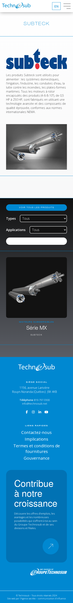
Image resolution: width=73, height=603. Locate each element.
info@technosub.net (34, 403)
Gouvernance (36, 458)
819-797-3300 (42, 400)
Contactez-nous (36, 432)
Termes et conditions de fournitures (36, 448)
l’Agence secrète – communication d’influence (43, 598)
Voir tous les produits (36, 207)
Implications (36, 439)
